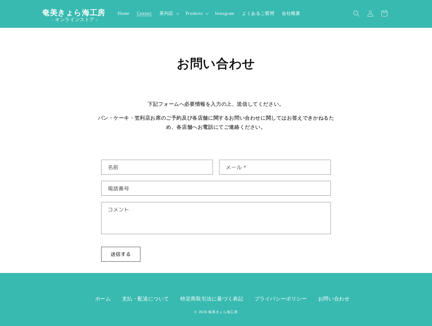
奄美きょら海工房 (223, 312)
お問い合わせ (334, 298)
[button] (169, 13)
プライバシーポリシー (281, 298)
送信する (121, 254)
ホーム (103, 298)
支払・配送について (145, 298)
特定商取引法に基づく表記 (211, 298)
